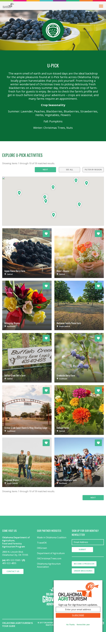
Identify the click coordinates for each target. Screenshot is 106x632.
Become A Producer (84, 563)
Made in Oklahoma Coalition (51, 537)
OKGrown (42, 547)
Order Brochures (83, 570)
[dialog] (78, 606)
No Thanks (70, 624)
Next (45, 169)
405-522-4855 (9, 563)
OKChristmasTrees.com (49, 558)
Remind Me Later (83, 624)
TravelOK (42, 542)
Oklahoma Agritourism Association (49, 565)
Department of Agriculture (51, 553)
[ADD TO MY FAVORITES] (46, 233)
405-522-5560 (13, 560)
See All (69, 169)
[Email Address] (88, 542)
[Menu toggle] (101, 6)
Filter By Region (93, 169)
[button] (53, 187)
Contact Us (13, 571)
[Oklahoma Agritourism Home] (8, 5)
